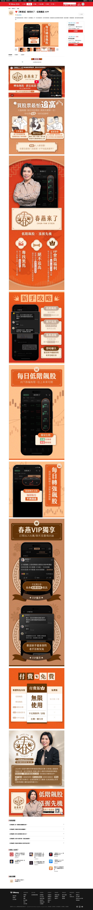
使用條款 (53, 906)
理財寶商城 (8, 0)
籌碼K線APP (67, 5)
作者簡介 (16, 54)
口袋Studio (72, 896)
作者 (53, 4)
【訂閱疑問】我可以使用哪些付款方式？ (18, 834)
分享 (82, 14)
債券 (49, 901)
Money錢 (42, 896)
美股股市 (49, 896)
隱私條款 (49, 906)
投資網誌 (41, 894)
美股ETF (49, 900)
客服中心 (78, 894)
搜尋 (75, 3)
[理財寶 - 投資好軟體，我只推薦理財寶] (14, 4)
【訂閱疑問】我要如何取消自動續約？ (17, 829)
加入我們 (14, 899)
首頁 (25, 4)
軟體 (30, 4)
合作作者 (25, 903)
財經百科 (41, 900)
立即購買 (76, 31)
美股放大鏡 (42, 901)
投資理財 (19, 0)
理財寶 (25, 894)
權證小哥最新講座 (73, 5)
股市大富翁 (64, 894)
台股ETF (49, 898)
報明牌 (63, 898)
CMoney (2, 0)
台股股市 (49, 894)
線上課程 (41, 4)
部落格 (14, 897)
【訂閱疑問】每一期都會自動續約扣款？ (18, 824)
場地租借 (78, 900)
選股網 (63, 896)
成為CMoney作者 (79, 898)
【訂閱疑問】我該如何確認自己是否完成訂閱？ (19, 843)
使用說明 (10, 54)
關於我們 (14, 895)
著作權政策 (58, 906)
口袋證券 (41, 903)
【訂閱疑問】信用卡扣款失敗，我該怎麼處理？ (19, 838)
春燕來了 (14, 8)
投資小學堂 (42, 898)
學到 (70, 894)
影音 (48, 4)
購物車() (86, 0)
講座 (35, 4)
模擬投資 (34, 0)
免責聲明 (67, 906)
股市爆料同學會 (14, 0)
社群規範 (62, 906)
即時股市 (24, 0)
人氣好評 (22, 54)
